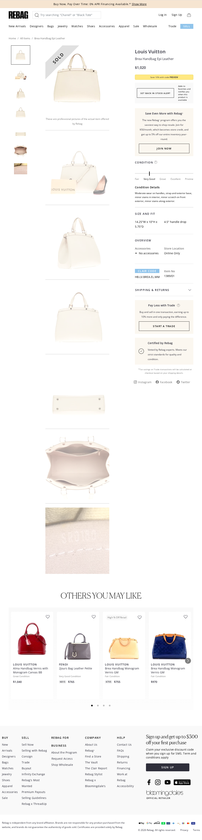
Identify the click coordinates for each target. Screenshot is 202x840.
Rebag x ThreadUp (34, 804)
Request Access (62, 758)
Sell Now (28, 744)
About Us (91, 744)
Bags (50, 26)
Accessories (107, 26)
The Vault (91, 762)
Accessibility (125, 786)
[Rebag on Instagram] (158, 782)
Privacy (184, 830)
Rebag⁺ (89, 750)
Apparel (124, 26)
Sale (136, 26)
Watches (77, 26)
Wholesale (150, 26)
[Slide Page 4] (110, 706)
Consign (27, 756)
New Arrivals (17, 26)
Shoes (91, 26)
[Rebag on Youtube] (168, 782)
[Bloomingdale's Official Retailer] (164, 794)
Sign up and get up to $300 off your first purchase (172, 739)
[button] (77, 78)
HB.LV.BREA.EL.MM (147, 277)
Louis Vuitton (150, 51)
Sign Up (177, 15)
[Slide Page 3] (104, 706)
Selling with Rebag (34, 750)
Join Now (164, 148)
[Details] (178, 305)
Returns (122, 762)
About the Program (64, 752)
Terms (196, 830)
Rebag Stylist (94, 774)
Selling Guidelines (34, 798)
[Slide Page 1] (92, 706)
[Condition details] (155, 162)
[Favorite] (47, 617)
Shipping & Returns (152, 290)
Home (12, 38)
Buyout (26, 768)
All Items (25, 38)
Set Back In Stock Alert (155, 93)
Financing (123, 768)
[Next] (188, 661)
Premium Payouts (33, 792)
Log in (163, 15)
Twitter (185, 382)
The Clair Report (96, 768)
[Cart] (189, 15)
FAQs (120, 750)
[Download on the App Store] (182, 782)
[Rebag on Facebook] (149, 782)
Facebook (166, 382)
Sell (186, 26)
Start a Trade (164, 326)
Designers (36, 26)
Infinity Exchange (33, 774)
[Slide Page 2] (98, 706)
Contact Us (124, 744)
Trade (172, 26)
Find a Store (93, 756)
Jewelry (62, 26)
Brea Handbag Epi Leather (154, 59)
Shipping (123, 756)
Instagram (145, 382)
